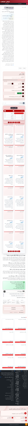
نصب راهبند (12, 400)
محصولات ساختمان (11, 396)
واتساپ (19, 93)
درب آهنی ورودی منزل (23, 353)
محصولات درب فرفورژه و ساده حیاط (7, 9)
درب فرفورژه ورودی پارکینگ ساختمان (22, 366)
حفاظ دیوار (12, 383)
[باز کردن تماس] (26, 424)
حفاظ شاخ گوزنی (11, 384)
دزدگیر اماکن (12, 389)
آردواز (12, 378)
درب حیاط (12, 388)
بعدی (19, 122)
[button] (14, 294)
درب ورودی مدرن (11, 21)
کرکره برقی (12, 394)
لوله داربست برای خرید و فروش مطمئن (9, 395)
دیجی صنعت (12, 9)
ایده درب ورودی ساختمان (10, 366)
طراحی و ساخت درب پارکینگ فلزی (9, 353)
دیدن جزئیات (20, 329)
